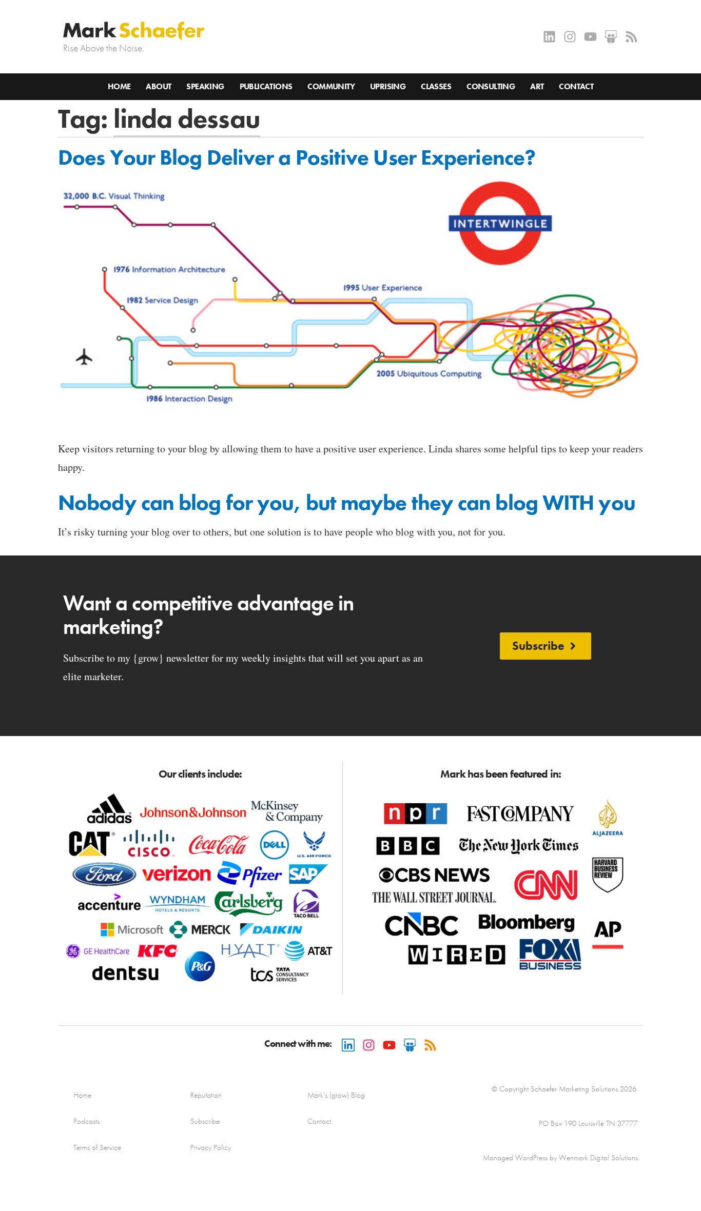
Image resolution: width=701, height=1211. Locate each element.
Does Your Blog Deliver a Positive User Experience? (296, 157)
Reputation (206, 1095)
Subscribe (205, 1121)
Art (536, 86)
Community (331, 86)
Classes (436, 86)
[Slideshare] (611, 36)
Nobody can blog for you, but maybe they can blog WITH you (346, 503)
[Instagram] (569, 36)
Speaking (205, 86)
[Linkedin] (549, 36)
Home (119, 86)
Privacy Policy (210, 1147)
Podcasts (86, 1121)
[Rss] (631, 36)
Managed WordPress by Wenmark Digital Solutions (560, 1158)
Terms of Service (97, 1147)
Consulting (490, 86)
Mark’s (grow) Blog (336, 1095)
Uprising (387, 86)
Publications (266, 86)
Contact (576, 86)
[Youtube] (590, 36)
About (158, 86)
